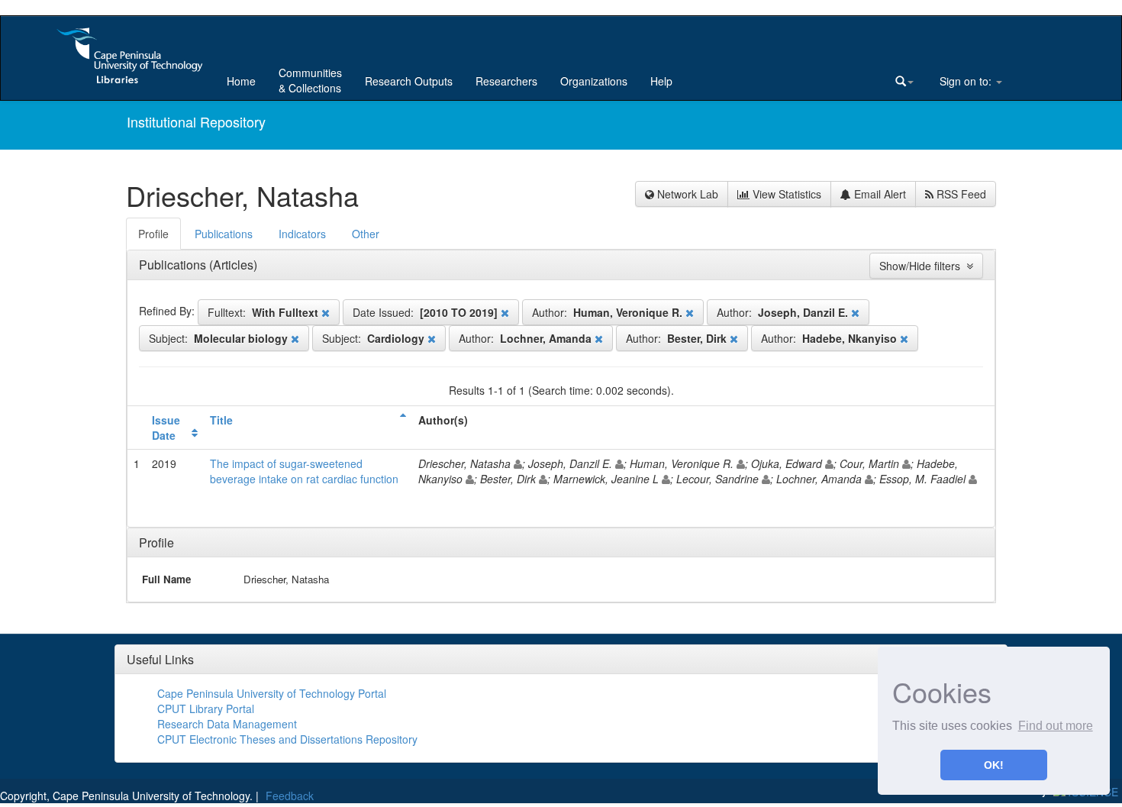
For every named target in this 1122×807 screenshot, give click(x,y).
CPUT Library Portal (205, 708)
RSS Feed (959, 194)
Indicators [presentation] (302, 233)
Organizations (593, 81)
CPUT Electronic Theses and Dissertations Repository (287, 739)
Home (241, 81)
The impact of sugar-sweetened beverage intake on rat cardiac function (304, 471)
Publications (174, 264)
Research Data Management (227, 723)
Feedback (290, 795)
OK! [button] (994, 765)
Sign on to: (966, 81)
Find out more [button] (1055, 725)
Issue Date (166, 427)
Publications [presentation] (224, 233)
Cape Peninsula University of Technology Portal (271, 693)
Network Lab (686, 194)
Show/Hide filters (922, 265)
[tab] (154, 234)
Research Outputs (409, 81)
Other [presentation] (365, 233)
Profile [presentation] (153, 233)
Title (221, 420)
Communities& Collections (310, 80)
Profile (156, 542)
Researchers (506, 81)
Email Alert (878, 194)
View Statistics (785, 194)
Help (661, 81)
